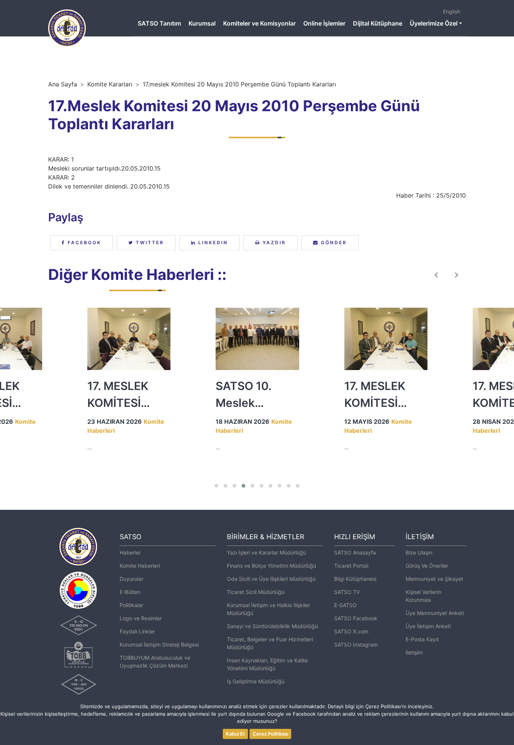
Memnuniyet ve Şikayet (434, 579)
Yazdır (273, 242)
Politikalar (131, 605)
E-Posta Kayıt (422, 639)
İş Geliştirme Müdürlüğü (255, 681)
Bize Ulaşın (419, 552)
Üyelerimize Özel (434, 23)
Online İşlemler (324, 23)
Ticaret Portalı (351, 565)
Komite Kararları (109, 84)
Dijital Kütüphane (377, 23)
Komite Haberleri (140, 565)
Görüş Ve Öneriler (427, 565)
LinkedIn (212, 242)
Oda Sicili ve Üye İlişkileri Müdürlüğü (271, 579)
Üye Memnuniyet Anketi (435, 613)
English (451, 11)
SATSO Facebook (355, 618)
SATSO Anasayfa (355, 552)
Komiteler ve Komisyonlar (259, 23)
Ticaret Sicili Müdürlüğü (255, 592)
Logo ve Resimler (141, 618)
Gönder (333, 242)
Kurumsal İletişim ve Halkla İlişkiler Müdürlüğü (268, 609)
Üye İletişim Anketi (428, 626)
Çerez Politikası (270, 734)
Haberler (130, 552)
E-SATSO (345, 605)
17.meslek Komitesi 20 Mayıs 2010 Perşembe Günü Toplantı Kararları (239, 84)
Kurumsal (202, 23)
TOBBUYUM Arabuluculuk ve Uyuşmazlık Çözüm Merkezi (155, 661)
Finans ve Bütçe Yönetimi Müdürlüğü (271, 565)
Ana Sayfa (62, 84)
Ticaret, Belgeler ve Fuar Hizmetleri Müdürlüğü (270, 643)
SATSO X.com (351, 631)
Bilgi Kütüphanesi (355, 579)
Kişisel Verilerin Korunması (423, 596)
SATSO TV (347, 592)
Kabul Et (235, 734)
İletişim (414, 652)
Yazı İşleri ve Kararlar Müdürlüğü (266, 552)
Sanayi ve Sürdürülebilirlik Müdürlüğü (272, 626)
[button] (216, 486)
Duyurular (131, 579)
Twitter (149, 242)
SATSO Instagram (356, 644)
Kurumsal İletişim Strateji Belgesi (159, 644)
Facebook (83, 242)
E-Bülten (130, 592)
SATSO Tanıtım (159, 23)
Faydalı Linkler (137, 631)
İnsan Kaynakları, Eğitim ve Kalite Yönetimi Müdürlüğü (267, 664)
